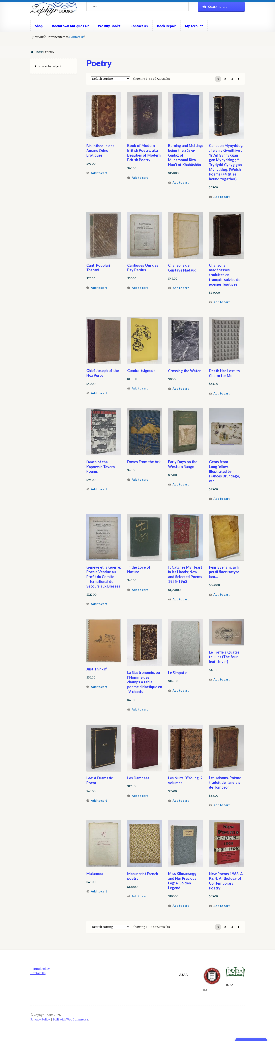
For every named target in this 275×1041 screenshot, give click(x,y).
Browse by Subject (49, 66)
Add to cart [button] (99, 173)
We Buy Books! (109, 26)
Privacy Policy (40, 1019)
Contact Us (139, 26)
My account (194, 26)
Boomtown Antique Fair (70, 26)
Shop (39, 26)
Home (38, 52)
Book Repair (166, 26)
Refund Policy (40, 969)
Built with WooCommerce (70, 1019)
